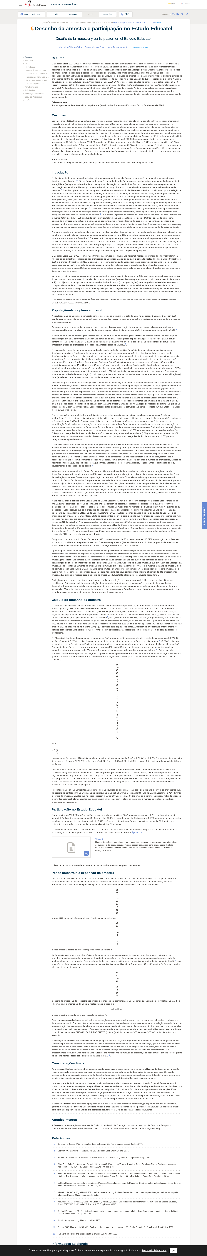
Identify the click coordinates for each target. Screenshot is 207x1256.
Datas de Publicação (33, 97)
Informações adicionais (34, 94)
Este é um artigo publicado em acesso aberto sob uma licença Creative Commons (105, 1170)
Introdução (30, 67)
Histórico (28, 100)
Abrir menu (22, 4)
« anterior (73, 14)
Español (174, 4)
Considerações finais (34, 84)
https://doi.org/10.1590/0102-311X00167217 (131, 22)
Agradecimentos (31, 87)
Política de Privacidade (154, 1250)
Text (26, 64)
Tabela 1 (138, 760)
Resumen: (29, 60)
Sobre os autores (140, 47)
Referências (30, 90)
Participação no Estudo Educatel (37, 77)
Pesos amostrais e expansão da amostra (37, 80)
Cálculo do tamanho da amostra (37, 74)
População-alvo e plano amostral (37, 70)
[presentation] (117, 665)
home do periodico (31, 14)
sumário (55, 14)
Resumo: (29, 57)
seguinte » (107, 14)
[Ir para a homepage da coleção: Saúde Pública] (28, 4)
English (187, 4)
